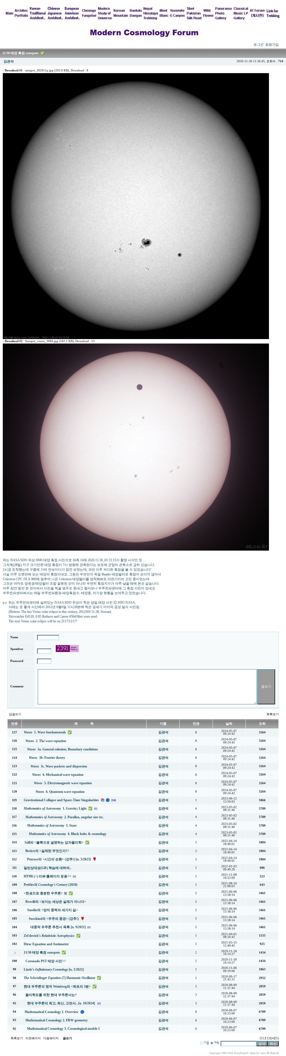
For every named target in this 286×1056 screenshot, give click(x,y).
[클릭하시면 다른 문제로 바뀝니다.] (67, 648)
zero (263, 1053)
